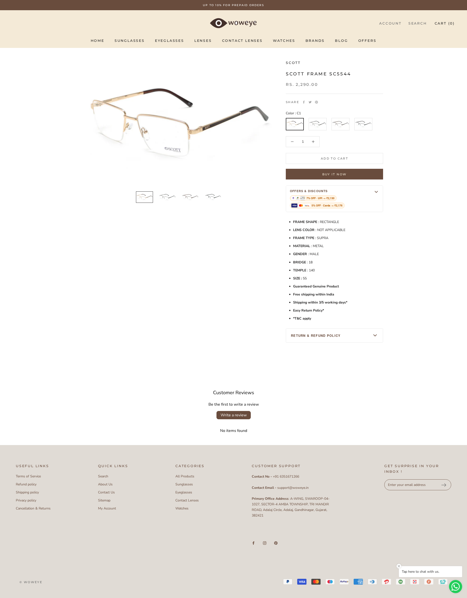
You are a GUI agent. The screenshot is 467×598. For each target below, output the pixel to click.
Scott (293, 63)
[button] (334, 199)
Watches (284, 40)
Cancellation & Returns (33, 508)
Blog (341, 40)
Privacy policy (26, 500)
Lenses (203, 40)
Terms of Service (28, 476)
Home (97, 40)
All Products (184, 476)
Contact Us (106, 492)
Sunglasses (130, 40)
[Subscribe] (443, 484)
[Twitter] (310, 102)
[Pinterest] (316, 102)
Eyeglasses (169, 40)
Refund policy (26, 484)
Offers (367, 40)
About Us (105, 484)
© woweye (30, 582)
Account (390, 23)
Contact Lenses (242, 40)
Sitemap (104, 500)
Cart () (445, 23)
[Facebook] (303, 102)
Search (417, 23)
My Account (107, 508)
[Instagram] (264, 543)
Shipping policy (27, 492)
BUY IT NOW (334, 174)
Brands (315, 40)
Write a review (234, 415)
